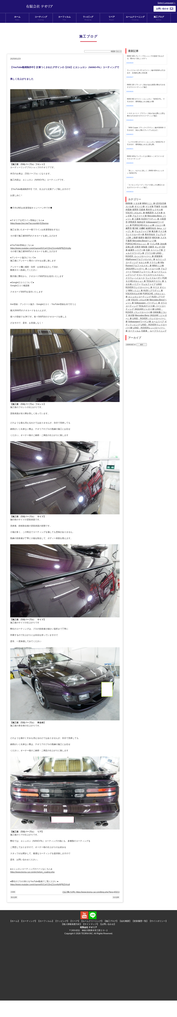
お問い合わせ (162, 9)
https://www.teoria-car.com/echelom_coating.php (32, 872)
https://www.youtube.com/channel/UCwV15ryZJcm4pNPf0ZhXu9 (40, 884)
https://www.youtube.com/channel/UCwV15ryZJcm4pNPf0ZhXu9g (40, 248)
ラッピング (88, 18)
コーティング (41, 18)
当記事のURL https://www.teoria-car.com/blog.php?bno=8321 (91, 892)
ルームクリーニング (135, 18)
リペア (112, 18)
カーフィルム (64, 18)
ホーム (17, 18)
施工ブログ (159, 18)
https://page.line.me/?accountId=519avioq (29, 223)
